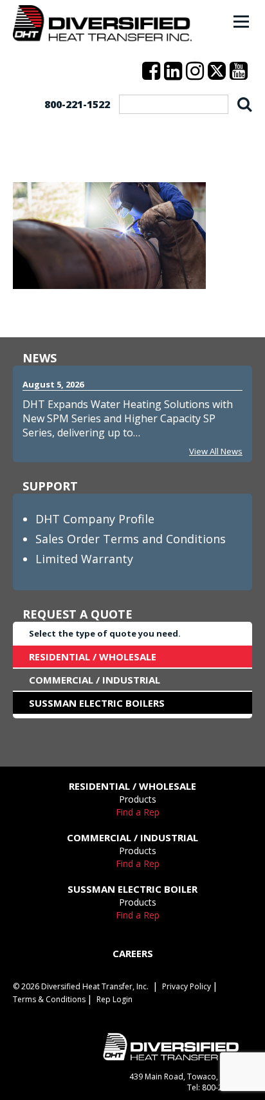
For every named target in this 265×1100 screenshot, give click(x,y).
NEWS (40, 358)
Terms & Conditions (49, 999)
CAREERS (133, 953)
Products (137, 799)
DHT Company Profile (94, 519)
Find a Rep (138, 812)
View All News (215, 451)
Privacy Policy (186, 986)
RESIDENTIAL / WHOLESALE (92, 656)
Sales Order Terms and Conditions (130, 538)
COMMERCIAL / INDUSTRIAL (94, 679)
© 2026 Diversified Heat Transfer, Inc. (81, 986)
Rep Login (114, 999)
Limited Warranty (84, 558)
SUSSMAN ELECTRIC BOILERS (97, 702)
